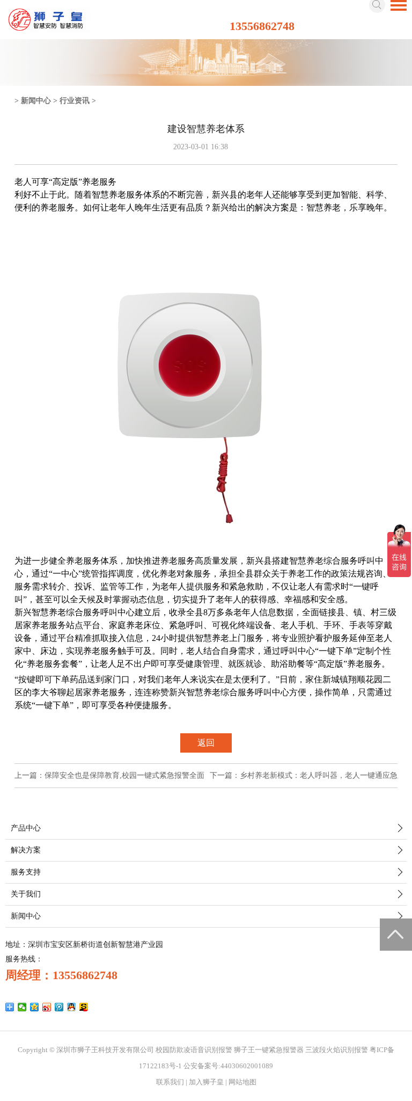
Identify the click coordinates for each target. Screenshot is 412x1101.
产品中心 (26, 828)
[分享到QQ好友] (71, 1007)
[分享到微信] (22, 1007)
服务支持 (26, 872)
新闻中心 (36, 101)
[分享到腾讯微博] (59, 1007)
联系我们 (170, 1082)
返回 (206, 742)
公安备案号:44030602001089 (228, 1066)
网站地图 (242, 1082)
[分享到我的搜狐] (84, 1007)
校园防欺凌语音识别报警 (194, 1050)
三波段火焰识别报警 (336, 1050)
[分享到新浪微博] (47, 1007)
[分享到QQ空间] (34, 1007)
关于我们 (26, 894)
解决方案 (26, 850)
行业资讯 (75, 101)
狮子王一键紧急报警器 (269, 1050)
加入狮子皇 (206, 1082)
